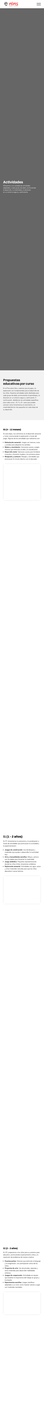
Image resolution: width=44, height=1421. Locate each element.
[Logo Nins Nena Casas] (11, 4)
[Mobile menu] (39, 4)
